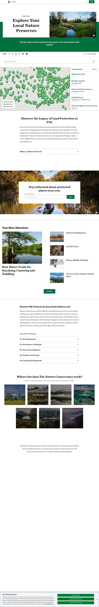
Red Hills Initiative (78, 81)
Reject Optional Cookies (76, 599)
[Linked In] (16, 54)
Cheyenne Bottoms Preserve (81, 89)
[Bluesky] (23, 54)
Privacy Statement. (48, 604)
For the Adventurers (28, 339)
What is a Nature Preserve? (31, 151)
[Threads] (19, 54)
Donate (91, 1)
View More (49, 291)
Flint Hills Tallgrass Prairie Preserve (84, 106)
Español (94, 54)
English (90, 54)
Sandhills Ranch (77, 97)
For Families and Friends (29, 355)
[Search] (94, 61)
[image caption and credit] (94, 35)
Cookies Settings (75, 595)
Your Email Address (29, 194)
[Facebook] (9, 54)
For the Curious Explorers (30, 350)
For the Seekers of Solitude (30, 344)
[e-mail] (27, 54)
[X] (12, 54)
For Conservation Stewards (31, 360)
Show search (87, 1)
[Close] (96, 599)
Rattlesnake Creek (78, 74)
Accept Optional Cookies (75, 602)
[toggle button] (96, 212)
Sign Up (70, 196)
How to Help (26, 16)
